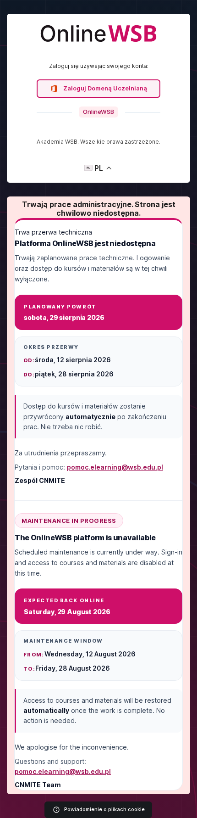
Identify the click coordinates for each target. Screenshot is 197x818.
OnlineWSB (98, 111)
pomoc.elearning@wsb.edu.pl (115, 467)
